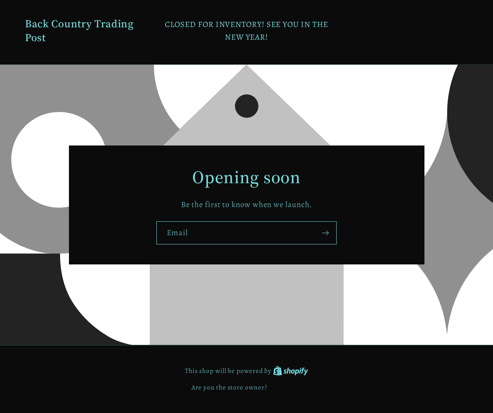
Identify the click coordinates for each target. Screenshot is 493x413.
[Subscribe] (325, 233)
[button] (426, 31)
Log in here (285, 387)
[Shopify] (290, 370)
